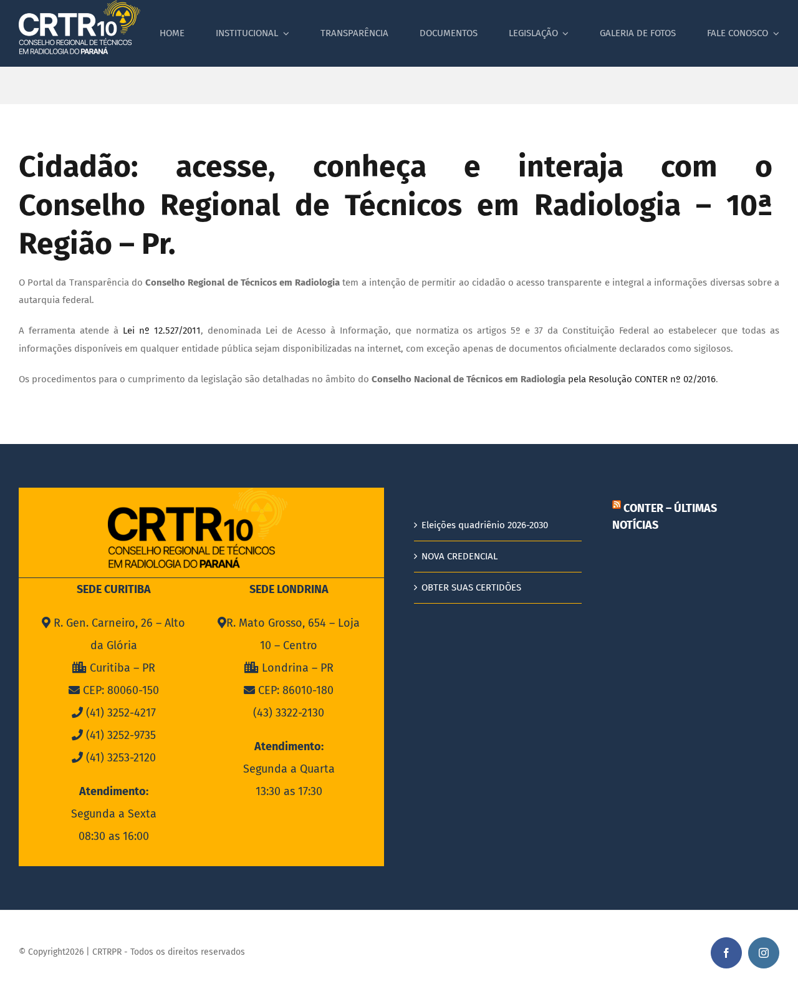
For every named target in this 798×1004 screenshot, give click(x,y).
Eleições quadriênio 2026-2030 (484, 525)
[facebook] (726, 952)
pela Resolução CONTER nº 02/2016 (642, 379)
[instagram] (763, 952)
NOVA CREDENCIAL (459, 556)
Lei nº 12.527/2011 (162, 330)
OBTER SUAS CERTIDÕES (471, 587)
